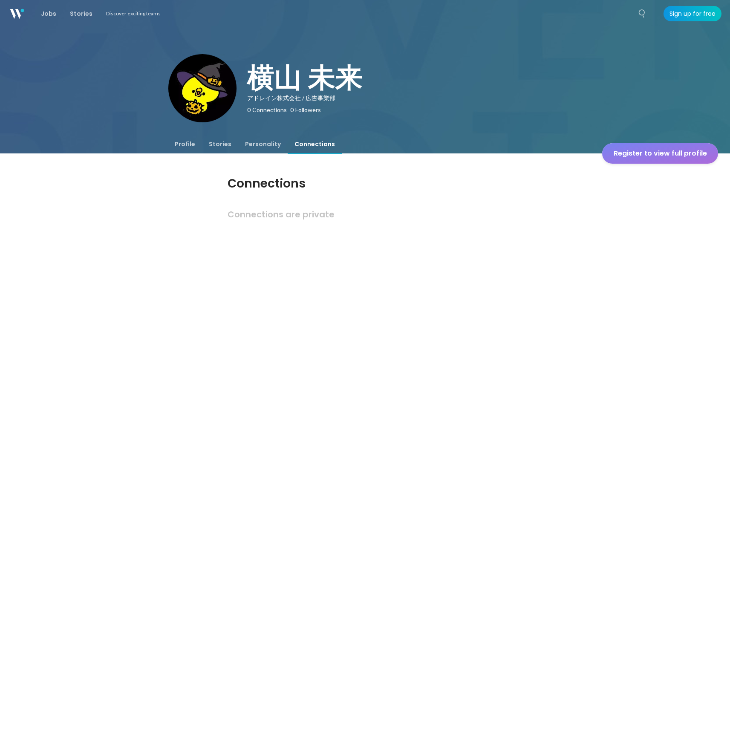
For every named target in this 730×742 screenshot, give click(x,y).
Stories (220, 144)
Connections (314, 144)
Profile (185, 144)
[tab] (185, 144)
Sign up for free (692, 13)
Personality (263, 144)
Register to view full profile (660, 153)
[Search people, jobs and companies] (642, 13)
